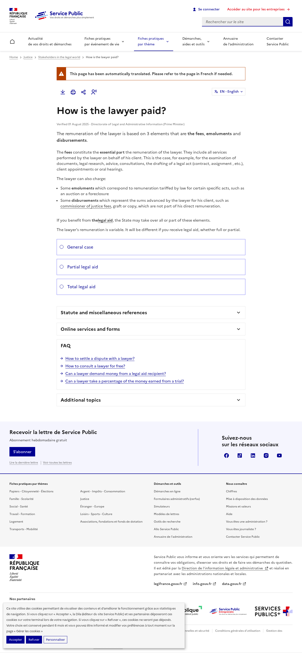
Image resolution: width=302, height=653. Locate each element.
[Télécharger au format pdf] (63, 92)
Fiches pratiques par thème (151, 41)
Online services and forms (90, 329)
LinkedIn (253, 455)
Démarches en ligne (167, 491)
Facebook (226, 455)
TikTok (239, 455)
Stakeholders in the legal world (59, 57)
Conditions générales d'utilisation (237, 631)
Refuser (34, 639)
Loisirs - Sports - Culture (96, 514)
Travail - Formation (22, 514)
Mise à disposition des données (247, 499)
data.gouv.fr (232, 583)
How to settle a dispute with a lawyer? (99, 358)
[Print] (73, 92)
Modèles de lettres (166, 514)
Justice (28, 57)
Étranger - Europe (92, 506)
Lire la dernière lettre (23, 462)
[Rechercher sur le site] (288, 21)
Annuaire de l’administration (238, 41)
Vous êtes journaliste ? (241, 529)
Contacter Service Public (278, 41)
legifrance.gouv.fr (168, 583)
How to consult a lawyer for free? (95, 366)
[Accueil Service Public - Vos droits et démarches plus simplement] (65, 20)
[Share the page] (83, 92)
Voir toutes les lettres (57, 462)
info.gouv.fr (202, 583)
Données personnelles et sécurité (186, 631)
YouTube (279, 455)
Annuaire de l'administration (173, 537)
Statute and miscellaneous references (104, 312)
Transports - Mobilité (23, 529)
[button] (94, 92)
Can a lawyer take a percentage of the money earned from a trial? (124, 381)
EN (229, 91)
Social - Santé (18, 506)
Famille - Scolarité (21, 499)
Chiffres (231, 491)
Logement (16, 522)
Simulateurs (162, 506)
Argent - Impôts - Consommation (102, 491)
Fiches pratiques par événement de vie (101, 41)
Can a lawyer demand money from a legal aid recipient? (115, 373)
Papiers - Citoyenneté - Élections (31, 491)
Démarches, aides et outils (193, 41)
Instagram (266, 455)
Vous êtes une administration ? (246, 522)
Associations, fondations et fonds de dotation (111, 522)
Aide (229, 514)
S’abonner (22, 452)
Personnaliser (55, 639)
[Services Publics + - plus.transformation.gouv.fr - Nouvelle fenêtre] (274, 611)
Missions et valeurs (238, 506)
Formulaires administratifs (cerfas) (177, 499)
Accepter (15, 639)
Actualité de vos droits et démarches (49, 41)
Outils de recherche (167, 522)
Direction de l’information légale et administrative (223, 568)
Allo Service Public (166, 529)
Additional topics (81, 400)
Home (13, 57)
